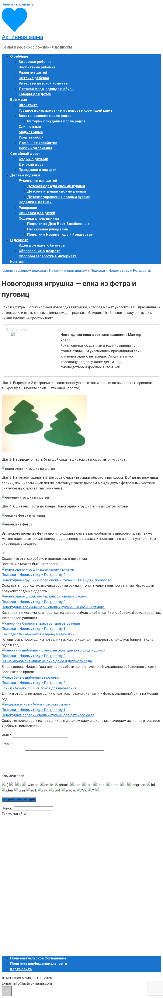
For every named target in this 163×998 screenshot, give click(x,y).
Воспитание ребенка (37, 67)
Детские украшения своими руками (58, 197)
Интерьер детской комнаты (43, 83)
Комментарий (13, 776)
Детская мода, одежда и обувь (46, 89)
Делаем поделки (25, 175)
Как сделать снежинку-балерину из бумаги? (38, 634)
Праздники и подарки (37, 170)
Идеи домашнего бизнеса (42, 245)
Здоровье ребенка (35, 62)
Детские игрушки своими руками (56, 191)
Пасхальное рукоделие (47, 229)
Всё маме (18, 99)
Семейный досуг (25, 153)
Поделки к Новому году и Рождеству (60, 234)
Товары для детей (35, 94)
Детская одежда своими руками (56, 186)
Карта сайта (21, 969)
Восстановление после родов (45, 116)
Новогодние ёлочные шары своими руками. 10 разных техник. (53, 607)
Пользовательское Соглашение (38, 958)
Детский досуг (32, 164)
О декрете (19, 240)
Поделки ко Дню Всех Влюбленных (58, 224)
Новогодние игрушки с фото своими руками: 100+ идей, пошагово (56, 580)
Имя (6, 735)
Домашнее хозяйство (38, 143)
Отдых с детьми (33, 159)
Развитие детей (33, 72)
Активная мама (22, 37)
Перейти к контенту (18, 4)
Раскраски (28, 207)
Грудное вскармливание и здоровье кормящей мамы (66, 110)
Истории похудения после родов (56, 121)
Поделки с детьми (35, 202)
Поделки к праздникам (39, 218)
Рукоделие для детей (38, 180)
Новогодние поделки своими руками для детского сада (48, 715)
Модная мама (31, 132)
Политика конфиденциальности (38, 963)
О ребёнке (19, 56)
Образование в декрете (39, 251)
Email (7, 744)
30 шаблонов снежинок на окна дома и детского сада (47, 661)
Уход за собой (31, 137)
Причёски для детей (37, 213)
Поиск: (8, 808)
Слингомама (30, 126)
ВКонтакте (28, 105)
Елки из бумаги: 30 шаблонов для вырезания (39, 688)
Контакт (17, 261)
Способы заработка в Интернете (48, 256)
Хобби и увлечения (35, 148)
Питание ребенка (34, 78)
